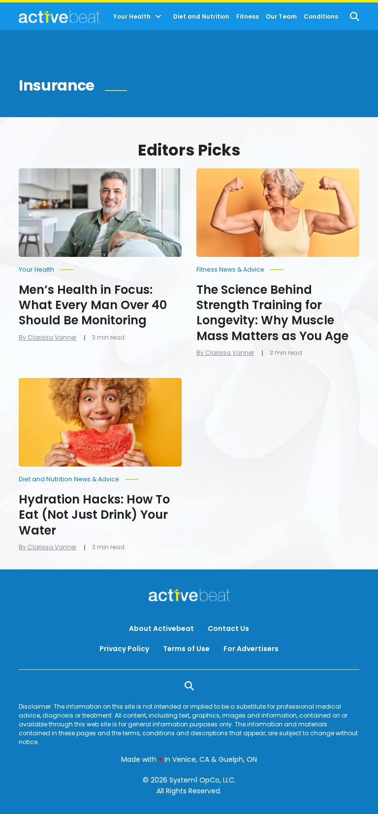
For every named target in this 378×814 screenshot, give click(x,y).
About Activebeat (161, 628)
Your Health (132, 16)
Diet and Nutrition (201, 16)
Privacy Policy (124, 649)
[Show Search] (354, 16)
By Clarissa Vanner (47, 337)
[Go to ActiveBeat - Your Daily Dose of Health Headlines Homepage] (59, 16)
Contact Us (228, 628)
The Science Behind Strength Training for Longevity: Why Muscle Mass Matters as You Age (272, 313)
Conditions (321, 16)
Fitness (247, 16)
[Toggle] (158, 17)
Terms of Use (186, 649)
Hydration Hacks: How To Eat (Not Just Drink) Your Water (94, 514)
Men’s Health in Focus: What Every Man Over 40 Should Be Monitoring (93, 305)
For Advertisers (251, 649)
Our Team (281, 16)
